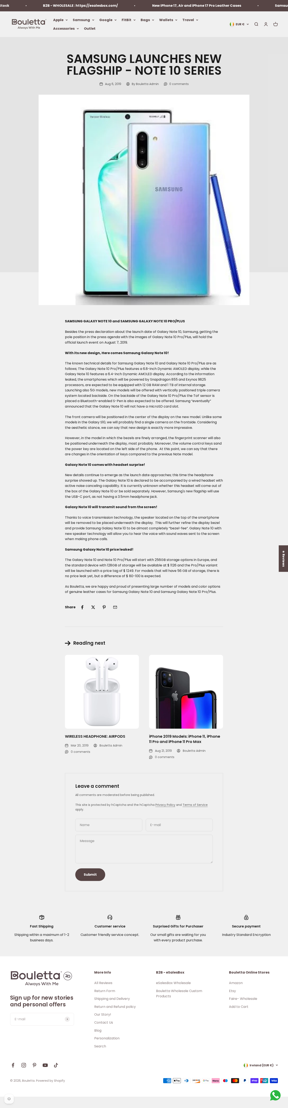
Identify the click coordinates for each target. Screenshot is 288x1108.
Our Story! (102, 1014)
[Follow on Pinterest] (34, 1065)
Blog (97, 1030)
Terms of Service (195, 805)
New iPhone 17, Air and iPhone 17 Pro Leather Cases (179, 5)
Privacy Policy (165, 805)
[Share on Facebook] (82, 607)
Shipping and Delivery (112, 998)
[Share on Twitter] (93, 607)
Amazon (236, 982)
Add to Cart (238, 1006)
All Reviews (103, 982)
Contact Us (103, 1022)
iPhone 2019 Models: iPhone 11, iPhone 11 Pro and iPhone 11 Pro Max (184, 739)
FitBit (126, 19)
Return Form (104, 990)
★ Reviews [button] (283, 558)
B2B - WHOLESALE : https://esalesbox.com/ (64, 5)
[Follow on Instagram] (24, 1065)
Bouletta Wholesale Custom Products (179, 993)
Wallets (166, 19)
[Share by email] (115, 607)
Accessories (64, 28)
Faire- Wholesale (243, 998)
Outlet (90, 28)
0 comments (179, 84)
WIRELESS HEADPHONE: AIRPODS (95, 736)
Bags (145, 19)
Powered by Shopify (50, 1081)
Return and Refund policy (115, 1006)
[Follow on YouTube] (45, 1065)
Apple (58, 19)
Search (100, 1046)
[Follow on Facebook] (13, 1065)
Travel (188, 19)
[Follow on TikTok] (56, 1065)
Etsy (232, 990)
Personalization (107, 1038)
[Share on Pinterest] (104, 607)
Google (105, 19)
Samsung (81, 19)
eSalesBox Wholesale (173, 982)
